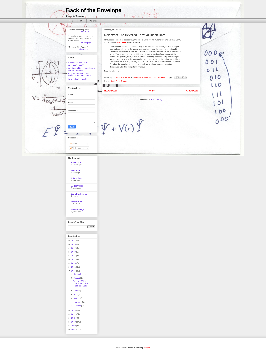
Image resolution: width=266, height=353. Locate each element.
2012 (73, 314)
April (76, 294)
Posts (74, 144)
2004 (73, 329)
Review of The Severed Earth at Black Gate (134, 35)
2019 (73, 252)
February (78, 302)
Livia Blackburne (79, 194)
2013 (73, 310)
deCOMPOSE (77, 186)
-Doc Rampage (85, 43)
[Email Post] (170, 77)
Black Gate (121, 42)
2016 (73, 263)
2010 (73, 322)
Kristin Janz (76, 178)
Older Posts (192, 91)
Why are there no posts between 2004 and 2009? (79, 74)
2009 (73, 325)
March (77, 298)
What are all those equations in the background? (81, 69)
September (79, 274)
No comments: (160, 77)
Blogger (147, 347)
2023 (73, 244)
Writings (93, 21)
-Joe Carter (83, 49)
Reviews (124, 81)
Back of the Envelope (93, 10)
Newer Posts (110, 91)
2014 (73, 271)
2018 (73, 255)
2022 (73, 248)
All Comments (77, 148)
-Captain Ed (84, 32)
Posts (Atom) (156, 100)
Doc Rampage (77, 209)
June (76, 290)
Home (71, 21)
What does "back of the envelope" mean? (78, 64)
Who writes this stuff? (77, 79)
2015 (73, 267)
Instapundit (76, 202)
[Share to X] (180, 77)
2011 (73, 318)
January (77, 306)
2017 (73, 259)
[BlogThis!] (177, 77)
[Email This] (175, 77)
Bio (82, 21)
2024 (73, 240)
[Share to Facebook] (183, 77)
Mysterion (75, 170)
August (77, 278)
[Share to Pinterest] (185, 77)
